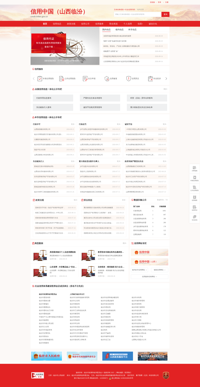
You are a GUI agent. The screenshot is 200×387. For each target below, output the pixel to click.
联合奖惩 (113, 24)
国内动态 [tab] (106, 29)
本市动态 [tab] (132, 29)
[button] (139, 270)
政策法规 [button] (71, 24)
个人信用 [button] (127, 24)
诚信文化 (153, 24)
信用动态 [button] (57, 24)
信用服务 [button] (99, 24)
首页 (45, 24)
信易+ (140, 24)
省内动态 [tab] (119, 29)
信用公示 (85, 24)
